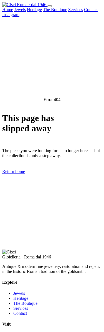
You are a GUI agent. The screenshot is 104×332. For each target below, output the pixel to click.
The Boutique (55, 9)
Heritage (34, 9)
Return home (13, 171)
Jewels (20, 9)
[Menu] (49, 6)
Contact (91, 9)
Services (75, 9)
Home (7, 9)
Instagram (10, 14)
